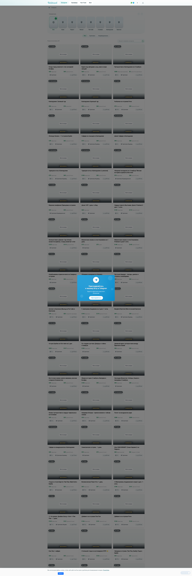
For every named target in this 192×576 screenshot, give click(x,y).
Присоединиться (96, 298)
